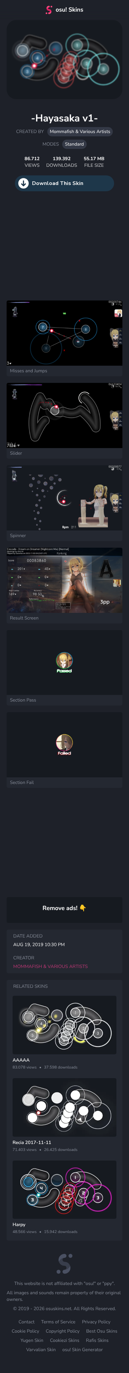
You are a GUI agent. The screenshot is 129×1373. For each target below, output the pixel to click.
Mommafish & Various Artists (80, 131)
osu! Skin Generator (82, 1350)
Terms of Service (58, 1322)
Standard (74, 144)
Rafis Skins (97, 1340)
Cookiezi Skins (64, 1340)
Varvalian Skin (41, 1350)
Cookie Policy (25, 1331)
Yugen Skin (32, 1340)
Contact (26, 1322)
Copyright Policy (62, 1331)
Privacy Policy (96, 1322)
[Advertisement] (49, 252)
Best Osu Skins (101, 1331)
